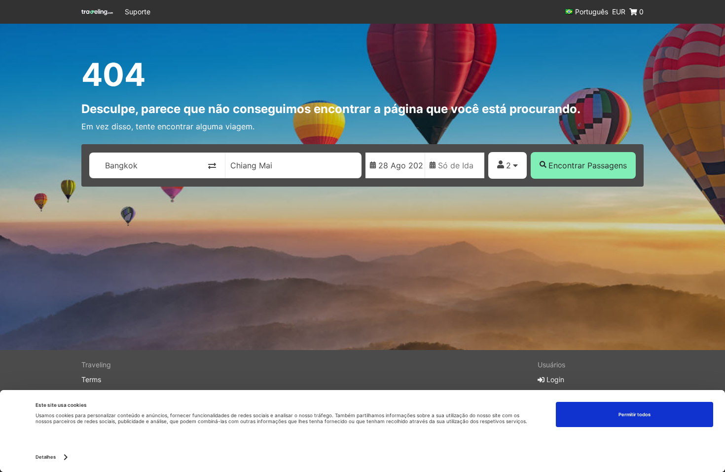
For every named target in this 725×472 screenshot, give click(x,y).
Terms (91, 379)
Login (554, 379)
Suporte (137, 11)
